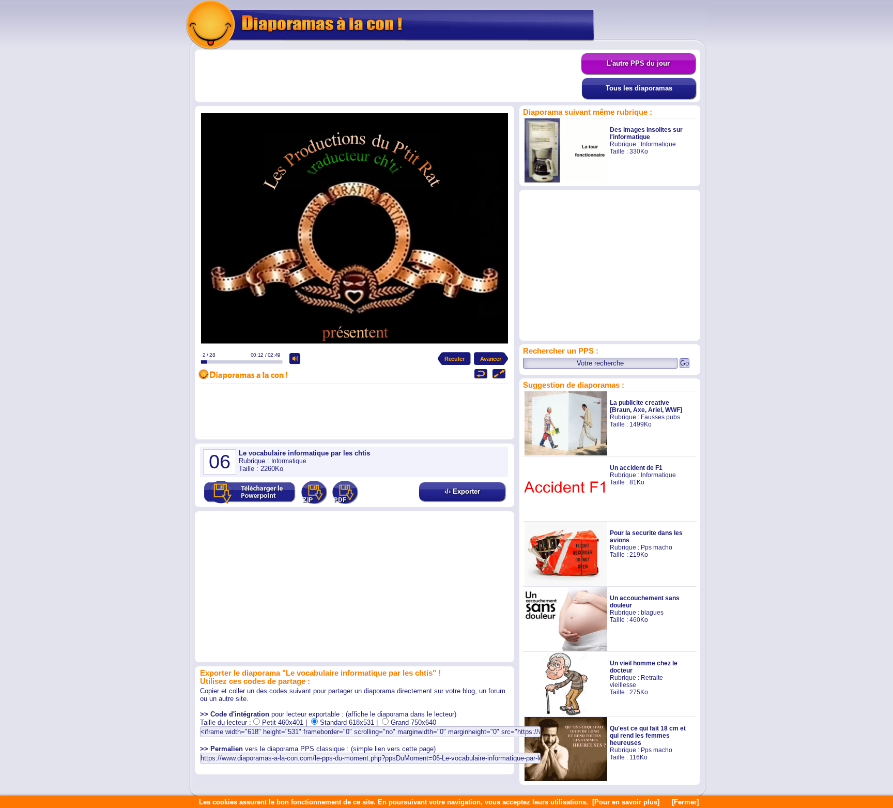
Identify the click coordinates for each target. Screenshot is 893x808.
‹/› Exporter (462, 491)
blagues (652, 612)
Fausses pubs (660, 417)
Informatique (658, 144)
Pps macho (656, 547)
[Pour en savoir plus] (625, 802)
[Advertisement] (388, 76)
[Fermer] (685, 802)
